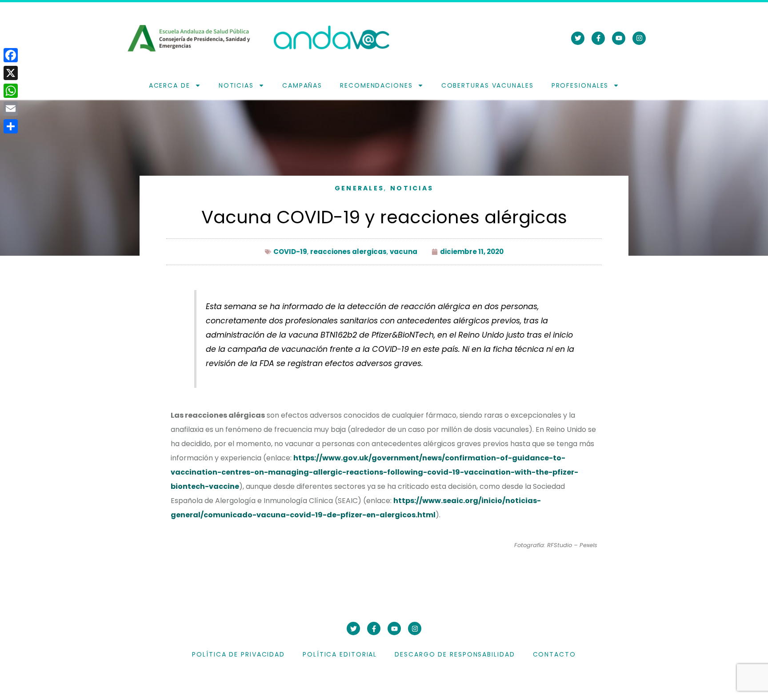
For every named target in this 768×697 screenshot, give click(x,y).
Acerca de (169, 85)
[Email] (11, 108)
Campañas (302, 85)
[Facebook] (11, 55)
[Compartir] (11, 126)
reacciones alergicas (348, 251)
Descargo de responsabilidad (455, 654)
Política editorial (340, 654)
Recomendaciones (376, 85)
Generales (359, 188)
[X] (11, 73)
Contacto (554, 654)
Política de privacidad (238, 654)
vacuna (403, 251)
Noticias (236, 85)
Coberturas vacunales (487, 85)
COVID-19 (290, 251)
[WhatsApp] (11, 91)
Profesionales (580, 85)
